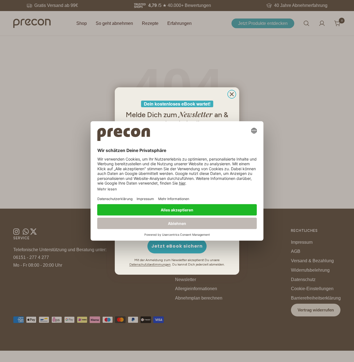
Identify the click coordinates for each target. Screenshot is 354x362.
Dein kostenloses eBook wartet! (177, 104)
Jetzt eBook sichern (177, 246)
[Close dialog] (232, 94)
